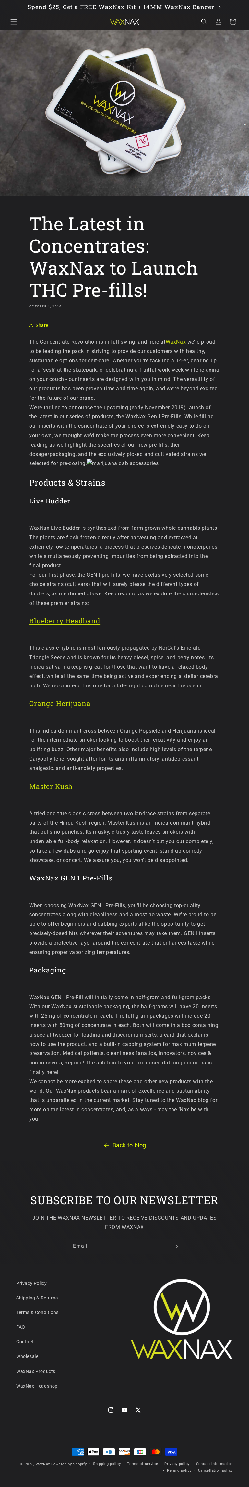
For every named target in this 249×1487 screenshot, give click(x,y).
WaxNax (176, 342)
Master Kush (51, 786)
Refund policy (179, 1470)
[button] (13, 22)
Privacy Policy (31, 1283)
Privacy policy (177, 1464)
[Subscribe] (175, 1246)
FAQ (20, 1327)
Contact (25, 1341)
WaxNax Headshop (37, 1386)
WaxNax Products (35, 1371)
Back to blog (129, 1145)
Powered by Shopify (69, 1464)
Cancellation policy (215, 1470)
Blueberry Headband (64, 620)
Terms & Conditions (37, 1312)
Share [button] (42, 325)
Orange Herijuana (59, 703)
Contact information (214, 1464)
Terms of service (142, 1464)
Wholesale (27, 1356)
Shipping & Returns (37, 1297)
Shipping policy (107, 1464)
